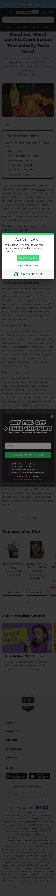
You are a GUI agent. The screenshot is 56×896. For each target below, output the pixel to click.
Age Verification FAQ (28, 265)
